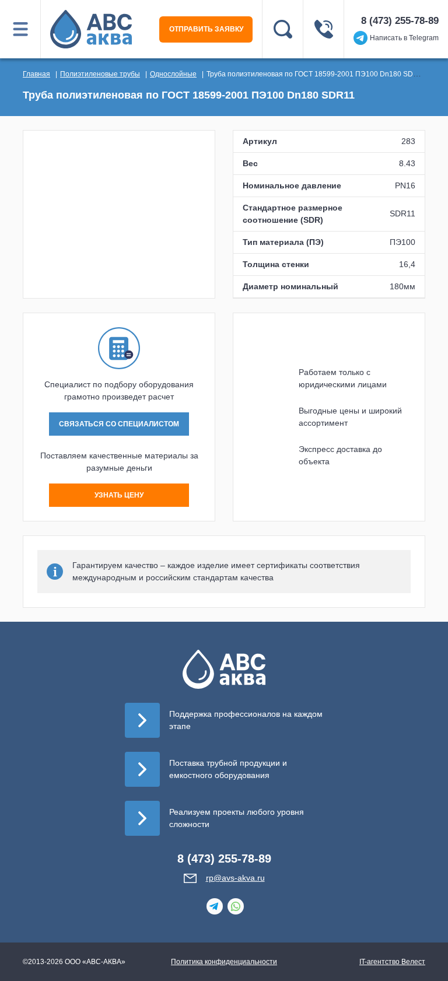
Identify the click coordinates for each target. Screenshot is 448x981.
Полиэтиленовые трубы (100, 74)
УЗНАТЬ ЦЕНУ (119, 495)
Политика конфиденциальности (224, 962)
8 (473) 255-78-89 (400, 20)
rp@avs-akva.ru (235, 877)
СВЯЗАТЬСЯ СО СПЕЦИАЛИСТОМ (119, 424)
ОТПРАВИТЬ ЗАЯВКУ (206, 29)
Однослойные (173, 74)
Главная (36, 74)
